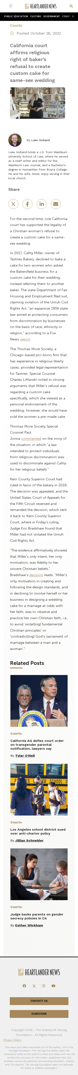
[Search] (71, 6)
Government (51, 16)
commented (31, 438)
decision (36, 575)
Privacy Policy (12, 1039)
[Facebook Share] (27, 205)
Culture (35, 16)
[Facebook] (24, 986)
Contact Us (39, 1001)
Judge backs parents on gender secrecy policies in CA (36, 916)
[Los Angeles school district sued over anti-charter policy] (39, 790)
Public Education (16, 16)
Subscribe (39, 1013)
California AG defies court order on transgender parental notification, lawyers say (37, 745)
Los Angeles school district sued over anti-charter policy (38, 831)
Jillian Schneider (29, 840)
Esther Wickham (29, 925)
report (25, 339)
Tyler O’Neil (25, 756)
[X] (34, 986)
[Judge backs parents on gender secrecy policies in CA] (39, 874)
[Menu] (11, 6)
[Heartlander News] (41, 6)
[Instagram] (44, 986)
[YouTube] (53, 986)
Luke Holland (40, 140)
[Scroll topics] (72, 16)
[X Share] (13, 205)
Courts (16, 25)
